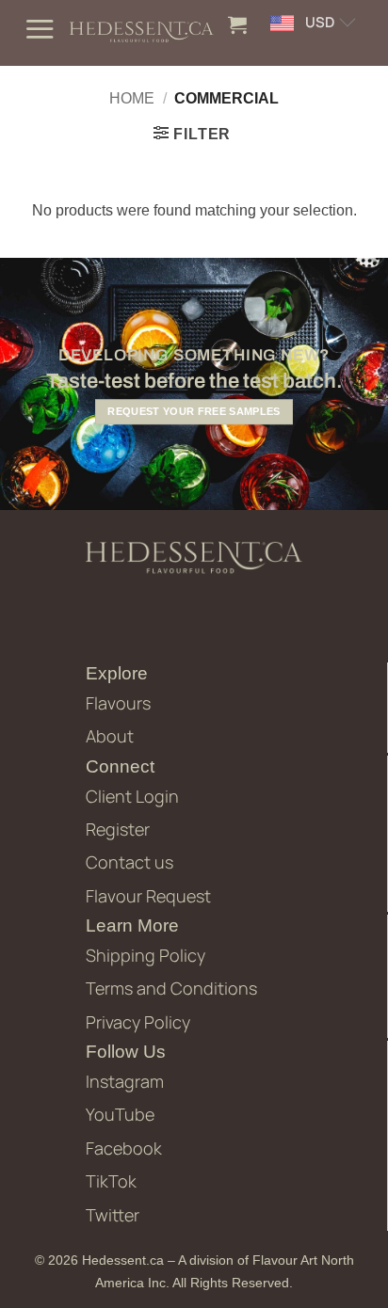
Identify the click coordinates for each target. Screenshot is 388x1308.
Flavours (118, 703)
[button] (40, 28)
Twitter (112, 1215)
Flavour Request (148, 896)
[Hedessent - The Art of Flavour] (142, 33)
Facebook (124, 1148)
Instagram (125, 1081)
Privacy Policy (138, 1022)
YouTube (120, 1114)
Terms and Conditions (171, 988)
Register (118, 829)
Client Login (132, 796)
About (110, 736)
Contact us (129, 862)
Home (131, 98)
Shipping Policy (145, 955)
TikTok (111, 1181)
